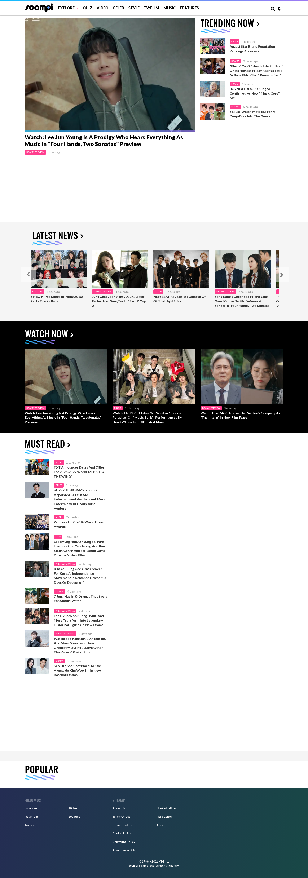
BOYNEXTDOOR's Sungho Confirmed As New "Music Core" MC (255, 93)
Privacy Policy (122, 825)
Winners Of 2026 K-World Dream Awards (79, 524)
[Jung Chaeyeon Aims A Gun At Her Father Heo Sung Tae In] (120, 269)
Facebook (31, 808)
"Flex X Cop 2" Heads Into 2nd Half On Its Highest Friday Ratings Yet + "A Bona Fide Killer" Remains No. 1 (256, 70)
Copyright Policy (124, 841)
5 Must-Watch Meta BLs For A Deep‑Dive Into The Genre (252, 114)
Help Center (165, 816)
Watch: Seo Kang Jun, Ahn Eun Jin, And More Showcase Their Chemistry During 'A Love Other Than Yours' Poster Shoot (80, 645)
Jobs (160, 825)
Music (169, 8)
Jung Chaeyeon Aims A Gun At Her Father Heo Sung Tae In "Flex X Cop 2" (119, 300)
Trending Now (227, 22)
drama (59, 591)
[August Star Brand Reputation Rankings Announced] (212, 46)
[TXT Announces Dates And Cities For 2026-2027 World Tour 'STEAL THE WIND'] (37, 467)
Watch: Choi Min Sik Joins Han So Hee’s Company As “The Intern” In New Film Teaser (240, 415)
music (59, 462)
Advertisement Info (125, 850)
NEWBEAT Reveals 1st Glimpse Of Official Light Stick (179, 298)
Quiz (87, 8)
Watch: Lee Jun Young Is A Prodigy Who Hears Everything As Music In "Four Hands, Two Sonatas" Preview (104, 140)
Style (134, 8)
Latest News (55, 234)
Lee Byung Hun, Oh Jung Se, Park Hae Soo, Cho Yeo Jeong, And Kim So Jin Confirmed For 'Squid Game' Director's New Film (80, 548)
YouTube (74, 816)
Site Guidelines (166, 808)
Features (189, 8)
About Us (119, 808)
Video (103, 8)
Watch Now (46, 333)
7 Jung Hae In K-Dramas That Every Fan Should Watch (81, 598)
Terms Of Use (121, 816)
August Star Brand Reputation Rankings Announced (252, 48)
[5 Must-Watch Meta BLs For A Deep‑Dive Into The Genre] (212, 111)
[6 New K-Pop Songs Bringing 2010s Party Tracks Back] (59, 269)
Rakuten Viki (163, 865)
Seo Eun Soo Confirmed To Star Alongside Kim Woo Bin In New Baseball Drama (77, 670)
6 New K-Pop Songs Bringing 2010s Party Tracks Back (57, 298)
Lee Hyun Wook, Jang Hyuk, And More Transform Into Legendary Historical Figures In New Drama (79, 620)
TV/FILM (151, 8)
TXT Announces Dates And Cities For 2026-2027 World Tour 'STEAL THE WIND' (80, 471)
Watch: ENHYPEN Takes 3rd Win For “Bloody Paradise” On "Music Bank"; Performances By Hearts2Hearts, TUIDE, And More (147, 417)
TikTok (73, 808)
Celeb (118, 8)
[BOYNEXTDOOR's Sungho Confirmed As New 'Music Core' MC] (212, 89)
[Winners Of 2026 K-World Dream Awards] (37, 522)
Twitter (29, 825)
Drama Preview (35, 152)
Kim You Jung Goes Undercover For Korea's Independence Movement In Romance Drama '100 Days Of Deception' (80, 575)
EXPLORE (66, 8)
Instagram (31, 816)
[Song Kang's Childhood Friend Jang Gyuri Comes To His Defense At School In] (243, 269)
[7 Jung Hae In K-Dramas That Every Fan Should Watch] (37, 596)
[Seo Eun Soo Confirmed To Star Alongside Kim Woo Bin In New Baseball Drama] (37, 666)
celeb (59, 485)
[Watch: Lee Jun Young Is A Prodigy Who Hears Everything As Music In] (110, 75)
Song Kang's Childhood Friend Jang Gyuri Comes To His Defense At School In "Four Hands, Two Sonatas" (243, 300)
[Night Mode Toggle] (279, 9)
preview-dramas (65, 564)
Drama (235, 61)
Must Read (45, 443)
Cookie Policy (122, 833)
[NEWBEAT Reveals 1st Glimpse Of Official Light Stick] (181, 269)
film (58, 536)
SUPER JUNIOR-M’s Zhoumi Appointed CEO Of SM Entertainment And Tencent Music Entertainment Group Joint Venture (80, 499)
